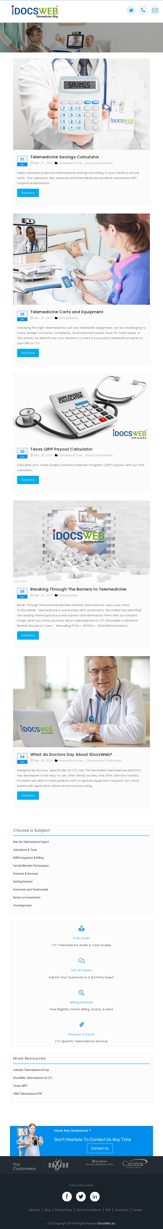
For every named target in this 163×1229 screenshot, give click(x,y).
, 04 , (43, 760)
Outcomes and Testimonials (104, 760)
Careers (138, 1210)
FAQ (108, 1210)
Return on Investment (99, 163)
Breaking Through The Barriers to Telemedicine (78, 589)
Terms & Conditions (88, 1210)
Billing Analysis (81, 1002)
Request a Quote (81, 1034)
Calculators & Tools (70, 163)
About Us (34, 1210)
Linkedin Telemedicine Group (31, 1069)
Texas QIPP (20, 1085)
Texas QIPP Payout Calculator (61, 449)
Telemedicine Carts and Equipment (66, 312)
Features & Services (70, 760)
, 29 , (43, 318)
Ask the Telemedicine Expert (31, 841)
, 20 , (43, 455)
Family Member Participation (31, 865)
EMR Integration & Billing (28, 857)
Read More (28, 192)
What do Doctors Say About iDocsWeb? (71, 754)
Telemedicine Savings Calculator (64, 157)
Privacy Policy (63, 1210)
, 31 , (43, 163)
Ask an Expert (81, 970)
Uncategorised (22, 905)
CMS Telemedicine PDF (27, 1093)
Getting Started (68, 318)
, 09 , (43, 595)
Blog (47, 1210)
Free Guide (81, 938)
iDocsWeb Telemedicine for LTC (32, 1077)
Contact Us (100, 1148)
